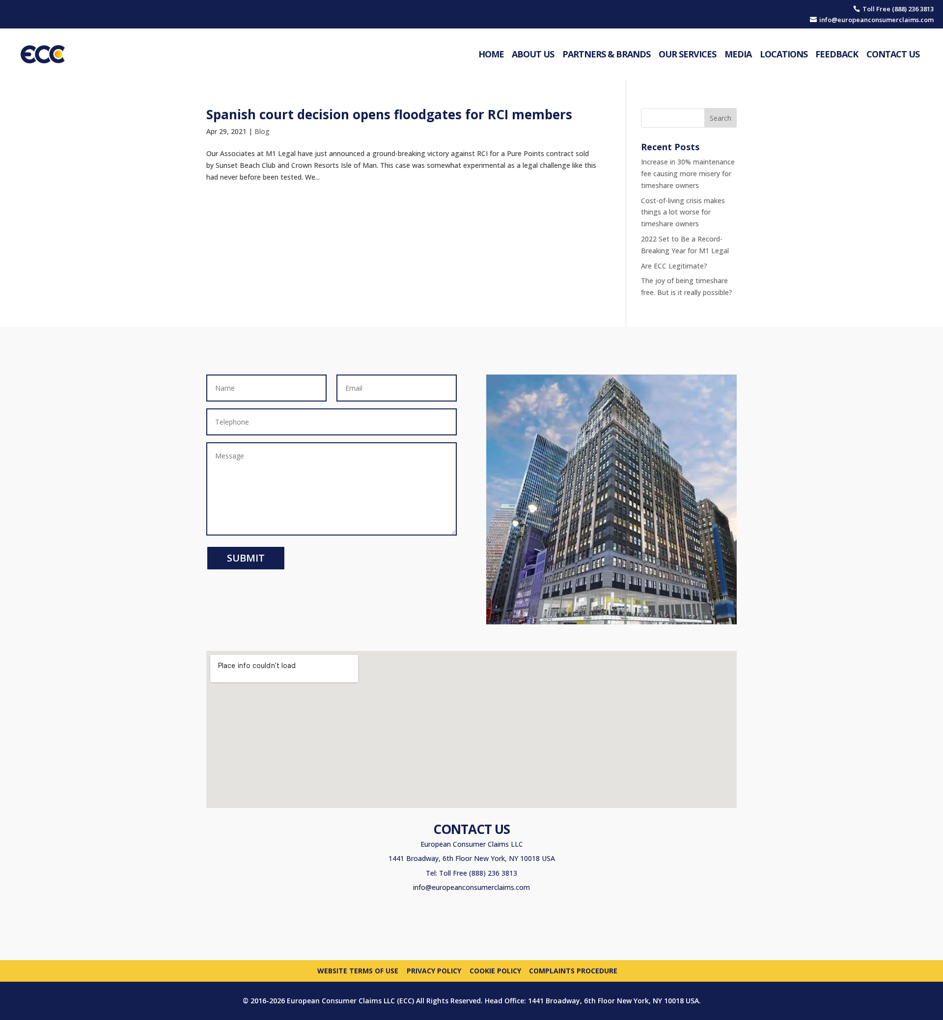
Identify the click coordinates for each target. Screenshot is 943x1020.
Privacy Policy (434, 970)
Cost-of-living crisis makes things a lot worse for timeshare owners (683, 212)
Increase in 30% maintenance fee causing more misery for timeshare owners (688, 173)
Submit (246, 557)
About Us (533, 54)
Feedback (836, 54)
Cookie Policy (495, 970)
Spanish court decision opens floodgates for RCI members (389, 114)
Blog (262, 131)
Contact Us (892, 54)
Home (491, 54)
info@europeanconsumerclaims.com (471, 887)
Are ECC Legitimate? (674, 265)
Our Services (687, 54)
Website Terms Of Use (357, 970)
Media (737, 54)
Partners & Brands (606, 54)
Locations (783, 54)
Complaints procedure (573, 970)
